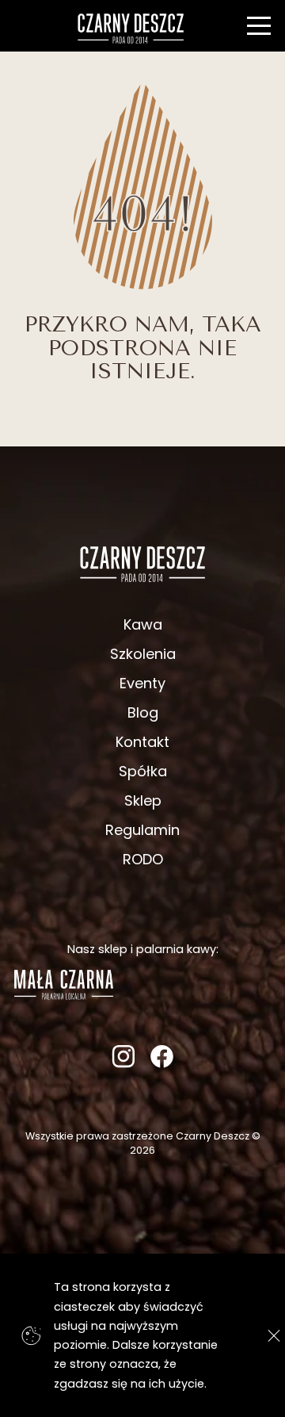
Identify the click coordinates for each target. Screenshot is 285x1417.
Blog (142, 712)
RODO (143, 859)
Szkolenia (143, 654)
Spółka (143, 771)
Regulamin (142, 830)
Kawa (143, 624)
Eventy (142, 683)
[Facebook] (161, 1063)
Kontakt (142, 742)
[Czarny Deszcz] (142, 563)
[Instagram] (123, 1063)
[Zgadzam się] (269, 1336)
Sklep (143, 800)
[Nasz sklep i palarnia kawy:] (63, 995)
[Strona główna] (131, 28)
